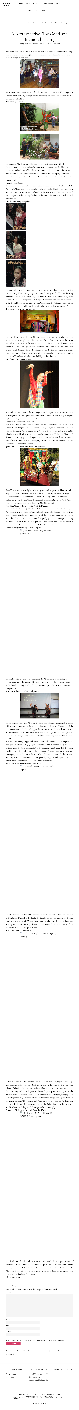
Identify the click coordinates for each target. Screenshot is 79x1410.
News (18, 1277)
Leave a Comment (54, 43)
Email (8, 1325)
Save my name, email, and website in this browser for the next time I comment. (35, 1340)
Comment (10, 1292)
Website (9, 1331)
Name (8, 1319)
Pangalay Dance (8, 4)
